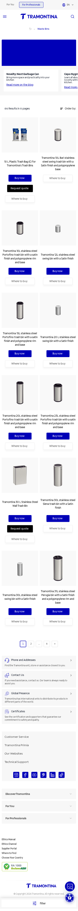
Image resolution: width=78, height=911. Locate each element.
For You (10, 4)
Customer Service (17, 737)
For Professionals (31, 5)
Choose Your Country (12, 858)
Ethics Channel (9, 844)
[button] (69, 898)
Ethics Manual (8, 839)
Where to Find (9, 853)
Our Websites (14, 753)
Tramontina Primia (17, 745)
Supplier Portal (9, 848)
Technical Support (17, 762)
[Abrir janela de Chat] (70, 886)
